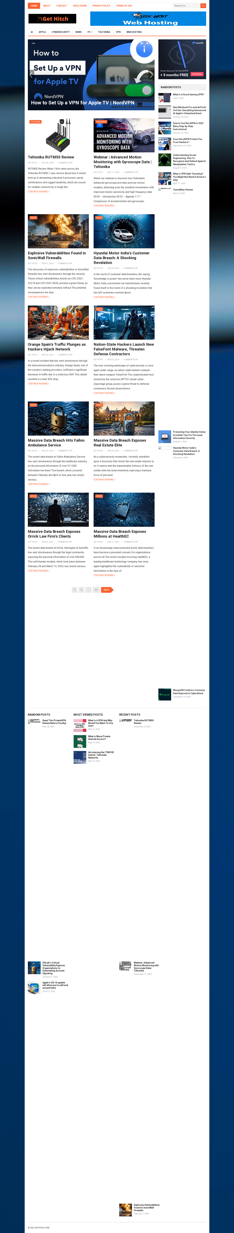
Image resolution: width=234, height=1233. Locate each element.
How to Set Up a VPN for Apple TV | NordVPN (83, 103)
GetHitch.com (42, 1227)
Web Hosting (134, 32)
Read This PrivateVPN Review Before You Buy (54, 721)
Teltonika (104, 32)
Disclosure (80, 5)
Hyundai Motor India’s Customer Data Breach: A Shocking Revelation (122, 258)
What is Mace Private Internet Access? (99, 737)
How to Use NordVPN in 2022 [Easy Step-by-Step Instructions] (188, 126)
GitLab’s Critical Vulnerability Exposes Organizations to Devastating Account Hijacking (54, 968)
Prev (31, 75)
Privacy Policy (101, 5)
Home (34, 5)
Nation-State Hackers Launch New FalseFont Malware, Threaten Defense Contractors (124, 349)
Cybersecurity (61, 32)
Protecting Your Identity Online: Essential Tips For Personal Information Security (189, 435)
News (78, 32)
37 (96, 589)
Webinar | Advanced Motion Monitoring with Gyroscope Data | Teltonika (123, 162)
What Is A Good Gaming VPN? (188, 94)
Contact (61, 5)
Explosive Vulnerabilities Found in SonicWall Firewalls (147, 1208)
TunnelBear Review (183, 189)
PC (89, 32)
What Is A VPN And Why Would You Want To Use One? (100, 723)
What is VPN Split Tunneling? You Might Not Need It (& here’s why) (189, 176)
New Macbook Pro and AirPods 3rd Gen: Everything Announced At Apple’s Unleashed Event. (189, 110)
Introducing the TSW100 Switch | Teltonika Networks (101, 755)
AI (32, 32)
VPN (118, 32)
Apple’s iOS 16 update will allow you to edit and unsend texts (55, 985)
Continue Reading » (39, 191)
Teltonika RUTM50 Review (51, 157)
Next (151, 75)
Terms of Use (124, 5)
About (47, 5)
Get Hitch (32, 163)
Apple (42, 32)
